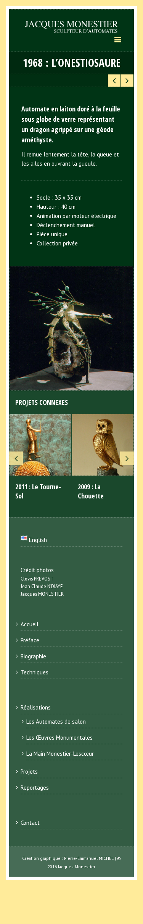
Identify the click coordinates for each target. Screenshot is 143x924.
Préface (30, 640)
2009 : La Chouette (91, 491)
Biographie (33, 656)
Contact (30, 822)
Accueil (30, 624)
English (37, 539)
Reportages (35, 787)
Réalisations (36, 707)
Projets (29, 771)
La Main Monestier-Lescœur (60, 753)
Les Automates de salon (56, 721)
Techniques (34, 672)
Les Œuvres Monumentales (59, 737)
